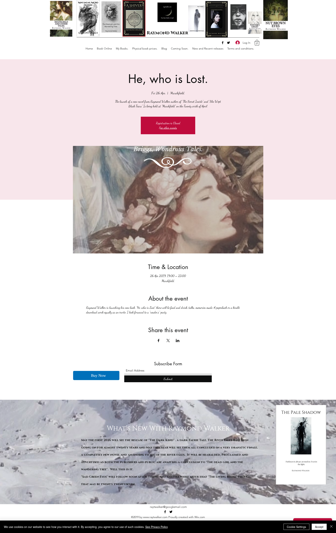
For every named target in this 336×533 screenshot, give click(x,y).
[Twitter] (228, 43)
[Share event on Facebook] (158, 340)
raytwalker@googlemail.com (168, 507)
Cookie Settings (296, 527)
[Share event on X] (168, 340)
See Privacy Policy (156, 527)
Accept (319, 527)
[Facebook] (223, 43)
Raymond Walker (167, 33)
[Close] (331, 527)
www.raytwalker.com (155, 517)
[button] (257, 43)
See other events (168, 128)
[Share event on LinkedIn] (177, 340)
